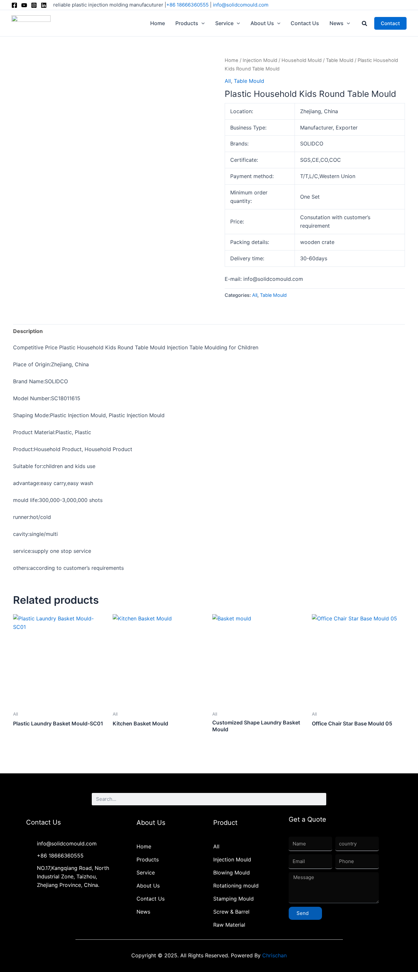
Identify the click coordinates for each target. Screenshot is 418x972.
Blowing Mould (231, 872)
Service (146, 872)
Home (231, 60)
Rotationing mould (236, 885)
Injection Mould (260, 60)
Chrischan (274, 955)
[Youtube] (24, 5)
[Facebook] (14, 5)
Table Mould (339, 60)
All (228, 81)
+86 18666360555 (187, 5)
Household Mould (301, 60)
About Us (148, 885)
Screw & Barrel (231, 911)
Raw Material (229, 924)
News (143, 911)
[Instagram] (34, 5)
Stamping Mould (233, 898)
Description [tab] (28, 331)
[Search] (320, 799)
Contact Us (151, 898)
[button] (201, 23)
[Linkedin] (44, 5)
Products (148, 859)
